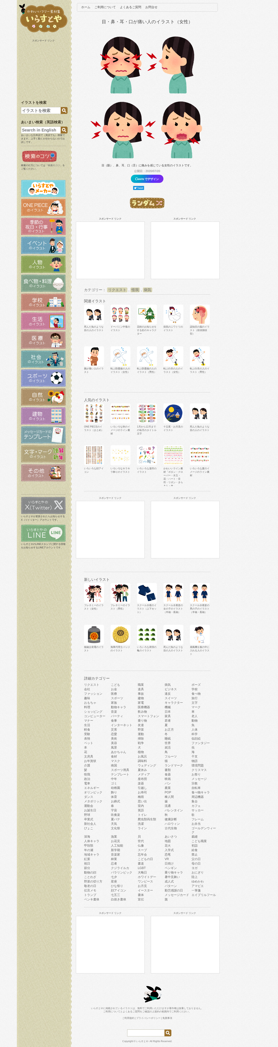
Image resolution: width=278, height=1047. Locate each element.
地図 (168, 841)
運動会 (88, 805)
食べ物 (196, 693)
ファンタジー (201, 743)
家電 (141, 702)
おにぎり (198, 872)
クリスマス (199, 770)
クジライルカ (120, 868)
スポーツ (117, 698)
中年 (114, 779)
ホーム (85, 7)
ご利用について (105, 7)
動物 (195, 720)
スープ (142, 850)
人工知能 (117, 845)
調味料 (142, 761)
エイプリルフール (204, 895)
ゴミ (114, 783)
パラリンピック (121, 872)
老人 (195, 716)
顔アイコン (118, 890)
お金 (114, 689)
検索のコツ (54, 165)
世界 (168, 743)
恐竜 (168, 854)
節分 (87, 868)
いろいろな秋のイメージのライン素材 (120, 430)
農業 (168, 788)
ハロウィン (172, 823)
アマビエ (198, 886)
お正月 (169, 729)
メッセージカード (177, 895)
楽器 (141, 783)
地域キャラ (91, 854)
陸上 (195, 877)
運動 (141, 734)
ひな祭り (117, 886)
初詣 (195, 845)
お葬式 (115, 801)
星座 (114, 881)
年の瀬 (88, 850)
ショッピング (93, 711)
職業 (141, 684)
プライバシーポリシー (148, 1018)
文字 (195, 702)
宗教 (195, 783)
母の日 (196, 863)
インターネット (121, 725)
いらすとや (142, 1041)
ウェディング (147, 765)
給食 (195, 850)
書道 (141, 863)
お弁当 (196, 823)
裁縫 (195, 836)
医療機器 (144, 707)
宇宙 (114, 810)
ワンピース (145, 881)
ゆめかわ (198, 881)
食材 (114, 756)
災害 (114, 729)
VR (167, 859)
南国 (114, 765)
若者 (168, 720)
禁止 (195, 854)
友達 (141, 725)
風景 (114, 747)
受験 (87, 734)
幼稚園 (115, 788)
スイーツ (171, 698)
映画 (168, 779)
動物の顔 (90, 872)
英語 (141, 810)
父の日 (196, 859)
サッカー (198, 810)
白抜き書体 (118, 899)
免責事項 (167, 1018)
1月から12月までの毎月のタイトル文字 (147, 430)
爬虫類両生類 (147, 819)
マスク (115, 761)
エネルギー (91, 788)
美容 (114, 743)
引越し (142, 788)
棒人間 (169, 797)
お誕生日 (90, 810)
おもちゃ (90, 702)
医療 (114, 693)
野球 (87, 814)
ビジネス (171, 689)
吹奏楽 (115, 814)
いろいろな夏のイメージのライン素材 (199, 472)
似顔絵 (196, 738)
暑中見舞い (172, 877)
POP (168, 792)
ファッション (93, 693)
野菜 (141, 729)
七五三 (115, 895)
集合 (195, 801)
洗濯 (141, 823)
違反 (168, 693)
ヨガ (195, 868)
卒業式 (88, 819)
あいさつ (171, 836)
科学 (195, 734)
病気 (147, 290)
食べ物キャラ (201, 792)
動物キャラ (118, 707)
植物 (141, 752)
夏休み (142, 770)
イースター (145, 890)
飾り (114, 792)
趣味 (87, 698)
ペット (88, 743)
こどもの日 (145, 859)
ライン (142, 828)
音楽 (114, 711)
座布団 (142, 779)
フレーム (198, 819)
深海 (87, 836)
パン (168, 783)
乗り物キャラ (174, 872)
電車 (87, 783)
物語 (195, 761)
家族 (114, 702)
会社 (87, 689)
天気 (114, 823)
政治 (87, 779)
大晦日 (142, 872)
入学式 (169, 850)
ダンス (88, 797)
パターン (171, 886)
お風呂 (142, 756)
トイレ (142, 814)
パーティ (117, 716)
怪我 (135, 290)
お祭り (196, 774)
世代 (141, 841)
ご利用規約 (128, 1018)
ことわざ (90, 877)
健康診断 (171, 819)
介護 (87, 765)
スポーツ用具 (120, 770)
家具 (168, 716)
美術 (114, 738)
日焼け (169, 863)
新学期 (115, 850)
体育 (114, 797)
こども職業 (199, 841)
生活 (87, 725)
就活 (168, 747)
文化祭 (115, 828)
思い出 (142, 801)
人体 (195, 729)
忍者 (114, 863)
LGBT (142, 868)
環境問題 (198, 765)
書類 (168, 770)
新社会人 (90, 823)
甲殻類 (88, 845)
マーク (196, 707)
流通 (168, 805)
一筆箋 (196, 890)
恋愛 (114, 734)
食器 (168, 774)
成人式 (169, 881)
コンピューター (94, 716)
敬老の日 (90, 886)
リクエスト (117, 290)
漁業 (114, 836)
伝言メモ (90, 890)
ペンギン (171, 868)
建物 (141, 698)
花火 (168, 845)
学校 (195, 689)
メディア (144, 774)
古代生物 (171, 828)
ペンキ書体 (91, 899)
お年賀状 (90, 761)
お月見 (142, 886)
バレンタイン (174, 810)
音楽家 (115, 854)
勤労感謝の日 (174, 890)
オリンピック (93, 792)
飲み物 (142, 711)
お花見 (115, 841)
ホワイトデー (147, 877)
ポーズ (196, 684)
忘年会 (142, 854)
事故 (141, 693)
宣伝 (141, 899)
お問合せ (151, 7)
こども (115, 684)
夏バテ (115, 819)
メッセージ (199, 779)
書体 (141, 895)
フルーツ (171, 756)
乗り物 (142, 720)
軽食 (87, 729)
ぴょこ (88, 828)
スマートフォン (148, 716)
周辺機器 (198, 797)
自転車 (196, 788)
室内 (141, 805)
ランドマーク (174, 765)
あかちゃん (118, 752)
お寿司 (142, 792)
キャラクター (174, 702)
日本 (168, 711)
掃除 (141, 738)
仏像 (141, 845)
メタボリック (93, 801)
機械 (168, 707)
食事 (114, 720)
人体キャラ (91, 841)
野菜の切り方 (93, 881)
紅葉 (87, 859)
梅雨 (141, 797)
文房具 (88, 756)
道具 (141, 689)
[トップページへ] (43, 32)
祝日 (87, 863)
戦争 (141, 743)
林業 (114, 859)
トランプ (90, 895)
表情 (87, 738)
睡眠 (168, 738)
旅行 (195, 698)
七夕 (114, 877)
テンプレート (120, 774)
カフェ (196, 805)
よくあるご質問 (130, 7)
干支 (195, 756)
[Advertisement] (43, 68)
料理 (87, 707)
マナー (88, 720)
